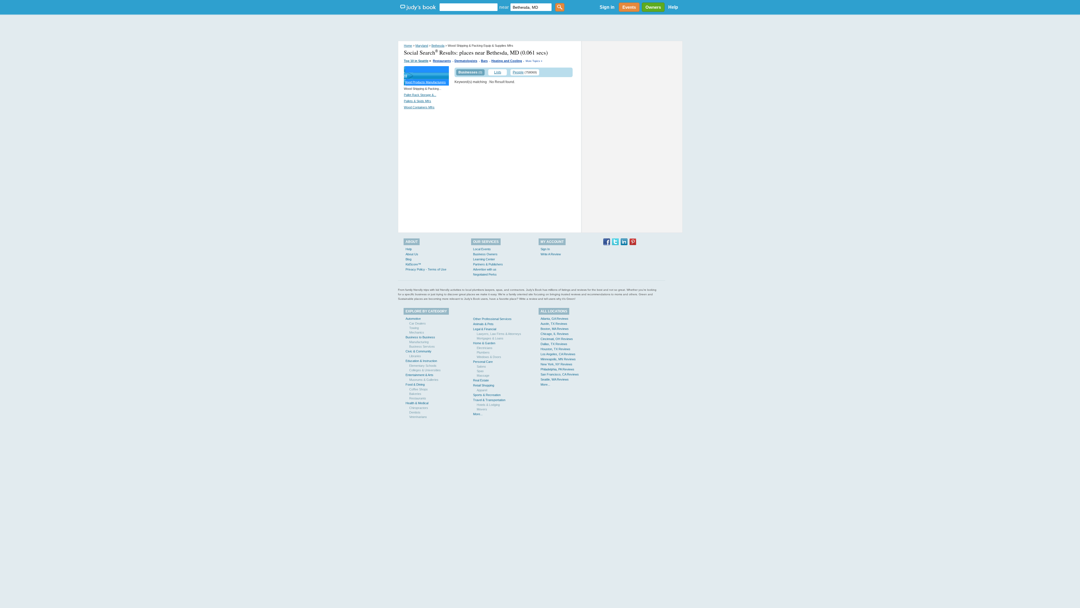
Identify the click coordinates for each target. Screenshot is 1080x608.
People (518, 72)
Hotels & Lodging (488, 404)
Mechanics (416, 332)
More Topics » (534, 61)
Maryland (421, 45)
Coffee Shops (418, 389)
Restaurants (442, 60)
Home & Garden (484, 343)
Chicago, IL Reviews (555, 334)
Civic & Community (418, 351)
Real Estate (481, 380)
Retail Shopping (483, 385)
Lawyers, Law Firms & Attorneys (499, 334)
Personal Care (483, 361)
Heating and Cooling (506, 60)
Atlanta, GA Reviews (554, 318)
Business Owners (485, 254)
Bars (484, 60)
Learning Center (484, 259)
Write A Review (551, 254)
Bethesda (437, 45)
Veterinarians (418, 417)
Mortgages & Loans (490, 338)
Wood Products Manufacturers (425, 82)
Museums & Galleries (423, 379)
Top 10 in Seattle (416, 60)
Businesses (468, 72)
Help (673, 7)
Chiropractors (418, 408)
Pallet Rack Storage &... (420, 95)
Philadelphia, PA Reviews (557, 369)
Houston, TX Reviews (555, 349)
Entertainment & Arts (419, 375)
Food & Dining (415, 384)
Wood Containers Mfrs (419, 107)
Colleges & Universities (425, 370)
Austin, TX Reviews (554, 323)
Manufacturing (419, 342)
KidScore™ (413, 264)
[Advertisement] (540, 28)
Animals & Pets (483, 324)
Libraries (415, 356)
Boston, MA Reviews (555, 328)
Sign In (545, 249)
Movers (482, 409)
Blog (408, 259)
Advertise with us (484, 269)
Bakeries (415, 393)
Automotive (413, 318)
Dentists (414, 412)
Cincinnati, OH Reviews (557, 339)
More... (478, 414)
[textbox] (469, 7)
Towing (414, 328)
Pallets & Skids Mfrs (417, 101)
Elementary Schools (422, 365)
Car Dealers (417, 323)
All (405, 75)
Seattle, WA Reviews (555, 379)
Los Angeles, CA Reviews (558, 354)
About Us (412, 254)
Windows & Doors (489, 357)
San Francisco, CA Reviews (560, 374)
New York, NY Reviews (556, 364)
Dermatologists (465, 60)
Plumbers (483, 352)
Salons (481, 366)
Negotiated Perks (485, 274)
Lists (497, 72)
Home (408, 45)
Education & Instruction (421, 361)
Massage (483, 375)
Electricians (484, 348)
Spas (480, 371)
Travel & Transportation (489, 400)
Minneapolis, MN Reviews (558, 359)
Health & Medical (417, 403)
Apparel (482, 390)
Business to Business (420, 337)
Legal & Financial (484, 329)
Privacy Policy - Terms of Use (426, 269)
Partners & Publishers (488, 264)
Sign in (607, 7)
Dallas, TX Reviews (554, 344)
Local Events (482, 249)
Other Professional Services (492, 319)
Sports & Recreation (487, 395)
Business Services (422, 346)
